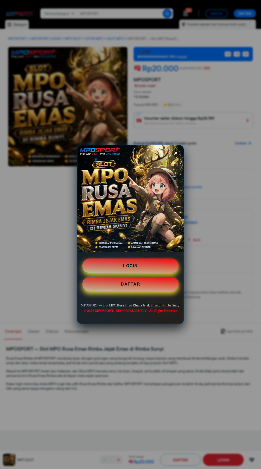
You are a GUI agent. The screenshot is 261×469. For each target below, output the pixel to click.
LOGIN (130, 266)
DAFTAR (130, 284)
